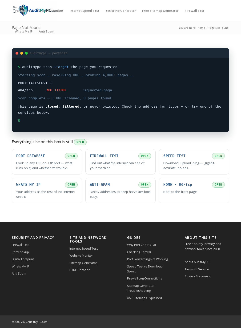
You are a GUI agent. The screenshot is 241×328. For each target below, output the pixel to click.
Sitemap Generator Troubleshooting (141, 288)
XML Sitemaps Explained (144, 298)
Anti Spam (19, 273)
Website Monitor (81, 255)
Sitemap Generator (83, 263)
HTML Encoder (79, 270)
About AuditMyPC (197, 262)
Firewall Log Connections (144, 278)
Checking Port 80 (139, 252)
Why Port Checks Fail (142, 245)
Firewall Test (20, 245)
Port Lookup (20, 252)
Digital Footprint (23, 259)
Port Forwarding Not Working (147, 259)
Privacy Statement (198, 276)
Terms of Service (197, 269)
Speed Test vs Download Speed (145, 268)
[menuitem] (24, 10)
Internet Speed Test (83, 248)
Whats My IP (20, 266)
